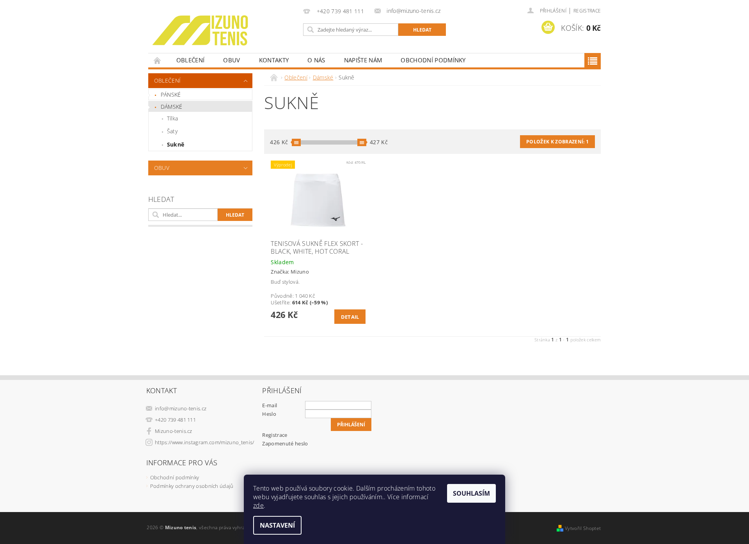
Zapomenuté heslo (285, 443)
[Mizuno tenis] (200, 30)
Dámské (172, 106)
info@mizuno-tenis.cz (180, 408)
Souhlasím (471, 493)
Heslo (269, 413)
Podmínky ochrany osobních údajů (192, 485)
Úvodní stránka (157, 60)
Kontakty (274, 60)
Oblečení (190, 60)
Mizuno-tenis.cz (173, 430)
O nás (316, 60)
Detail (350, 316)
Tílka (172, 118)
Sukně (176, 144)
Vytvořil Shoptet (583, 528)
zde (258, 505)
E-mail (269, 405)
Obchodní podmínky (433, 60)
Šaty (172, 131)
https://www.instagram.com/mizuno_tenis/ (204, 442)
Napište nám (363, 60)
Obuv (231, 60)
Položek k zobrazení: (557, 141)
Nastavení (277, 525)
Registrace (587, 10)
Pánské (171, 94)
